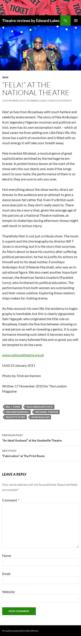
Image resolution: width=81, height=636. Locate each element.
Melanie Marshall (17, 411)
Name (6, 555)
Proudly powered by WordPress (20, 630)
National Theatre (46, 411)
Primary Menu (76, 20)
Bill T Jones (13, 406)
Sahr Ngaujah (40, 417)
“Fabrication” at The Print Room (23, 453)
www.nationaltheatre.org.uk (23, 355)
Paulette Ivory (15, 417)
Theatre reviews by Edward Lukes (31, 20)
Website (8, 592)
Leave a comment (60, 100)
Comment (10, 500)
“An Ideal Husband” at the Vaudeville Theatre (32, 438)
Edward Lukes (36, 100)
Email (6, 574)
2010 (5, 77)
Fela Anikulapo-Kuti (39, 406)
